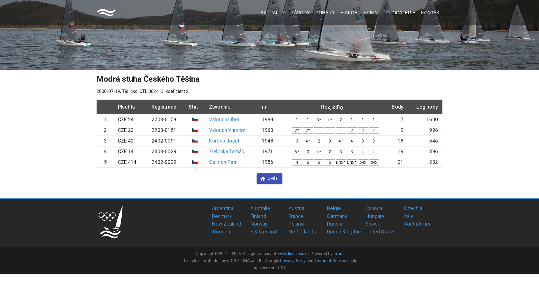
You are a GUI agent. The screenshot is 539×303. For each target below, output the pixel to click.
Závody (300, 12)
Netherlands (302, 232)
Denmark (222, 216)
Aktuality (273, 12)
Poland (296, 224)
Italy (408, 216)
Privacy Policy (292, 260)
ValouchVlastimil (228, 130)
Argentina (222, 208)
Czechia (413, 208)
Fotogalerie (399, 12)
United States (381, 232)
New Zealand (226, 224)
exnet (339, 253)
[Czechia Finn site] (106, 12)
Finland (258, 216)
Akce (351, 12)
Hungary (375, 216)
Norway (259, 224)
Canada (374, 208)
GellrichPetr (223, 162)
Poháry (325, 12)
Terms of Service (330, 260)
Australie (260, 208)
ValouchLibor (224, 119)
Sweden (221, 232)
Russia (334, 224)
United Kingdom (344, 232)
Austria (296, 208)
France (296, 216)
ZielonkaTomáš (226, 151)
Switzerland (263, 232)
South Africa (417, 224)
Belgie (334, 208)
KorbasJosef (224, 141)
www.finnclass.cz (294, 253)
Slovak (373, 224)
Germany (337, 216)
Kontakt (431, 12)
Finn (372, 12)
